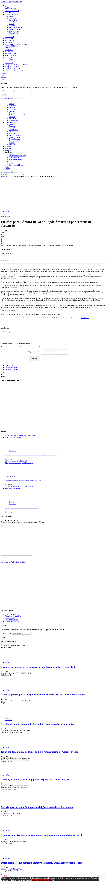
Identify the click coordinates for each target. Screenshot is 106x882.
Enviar (3, 637)
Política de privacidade (45, 880)
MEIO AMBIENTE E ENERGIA (16, 44)
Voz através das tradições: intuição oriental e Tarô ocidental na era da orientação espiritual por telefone (31, 455)
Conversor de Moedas (16, 165)
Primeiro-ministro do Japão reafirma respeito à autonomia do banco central (41, 835)
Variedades (12, 451)
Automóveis (13, 118)
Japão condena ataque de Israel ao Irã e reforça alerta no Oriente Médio (39, 751)
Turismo (11, 35)
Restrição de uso (85, 318)
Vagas (11, 59)
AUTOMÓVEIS (10, 9)
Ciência (11, 111)
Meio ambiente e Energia (17, 115)
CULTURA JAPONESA (13, 14)
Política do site (14, 157)
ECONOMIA (9, 37)
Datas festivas (13, 22)
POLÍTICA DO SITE (12, 66)
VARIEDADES (10, 55)
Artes (11, 16)
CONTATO (9, 63)
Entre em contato (10, 614)
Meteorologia (13, 120)
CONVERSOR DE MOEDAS (15, 70)
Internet (11, 113)
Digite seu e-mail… (34, 352)
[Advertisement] (53, 192)
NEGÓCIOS (9, 48)
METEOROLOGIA (11, 46)
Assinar (4, 95)
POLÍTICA (9, 50)
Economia (12, 105)
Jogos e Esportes (14, 31)
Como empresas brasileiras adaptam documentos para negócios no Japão (23, 480)
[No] (53, 880)
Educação (12, 25)
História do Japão (14, 29)
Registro (7, 7)
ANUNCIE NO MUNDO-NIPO (16, 64)
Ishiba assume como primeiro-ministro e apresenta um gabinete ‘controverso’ (42, 862)
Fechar (34, 880)
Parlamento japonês (11, 369)
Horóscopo (12, 144)
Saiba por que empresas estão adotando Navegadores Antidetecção (21, 508)
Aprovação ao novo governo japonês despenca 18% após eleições (35, 779)
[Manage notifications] (5, 876)
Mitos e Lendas (14, 33)
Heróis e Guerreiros (15, 27)
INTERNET (9, 42)
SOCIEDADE (10, 51)
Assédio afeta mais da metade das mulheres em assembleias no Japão (37, 724)
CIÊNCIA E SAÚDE (12, 11)
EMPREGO (9, 57)
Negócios (12, 107)
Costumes (12, 18)
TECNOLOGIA (10, 53)
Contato (11, 154)
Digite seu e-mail (6, 91)
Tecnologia (12, 504)
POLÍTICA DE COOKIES (14, 68)
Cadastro (12, 61)
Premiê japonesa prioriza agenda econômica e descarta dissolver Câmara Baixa (43, 694)
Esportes (12, 117)
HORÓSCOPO (10, 40)
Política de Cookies (15, 159)
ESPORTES (9, 38)
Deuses (11, 24)
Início (3, 176)
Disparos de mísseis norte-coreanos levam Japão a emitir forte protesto (38, 667)
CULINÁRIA (9, 13)
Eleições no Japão (11, 367)
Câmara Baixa (9, 365)
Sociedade (12, 109)
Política (11, 104)
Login (7, 5)
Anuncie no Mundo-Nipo (17, 156)
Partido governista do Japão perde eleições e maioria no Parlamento (37, 807)
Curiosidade (13, 20)
